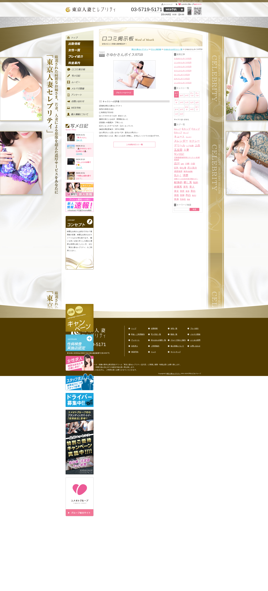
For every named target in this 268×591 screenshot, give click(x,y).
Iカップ (186, 133)
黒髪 (188, 199)
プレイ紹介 (194, 328)
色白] (194, 195)
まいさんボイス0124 (182, 75)
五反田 (178, 149)
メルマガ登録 (195, 334)
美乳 (185, 186)
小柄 (187, 163)
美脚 (182, 195)
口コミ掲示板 (156, 49)
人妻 (186, 149)
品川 (177, 163)
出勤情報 (154, 328)
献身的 (178, 182)
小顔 (193, 163)
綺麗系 (178, 186)
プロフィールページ (123, 93)
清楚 (185, 175)
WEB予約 (171, 9)
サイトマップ (170, 4)
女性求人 (134, 346)
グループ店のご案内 (178, 340)
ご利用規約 (155, 346)
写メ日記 (179, 154)
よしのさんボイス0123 (182, 83)
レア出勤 (190, 146)
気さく (178, 175)
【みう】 (79, 140)
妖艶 (182, 164)
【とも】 (79, 167)
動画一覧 (174, 334)
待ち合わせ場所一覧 (158, 340)
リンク (153, 352)
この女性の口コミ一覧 (134, 144)
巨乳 (176, 168)
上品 (197, 145)
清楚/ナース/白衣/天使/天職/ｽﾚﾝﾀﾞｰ (186, 179)
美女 (176, 191)
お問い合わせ (195, 346)
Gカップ (178, 132)
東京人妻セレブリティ (139, 49)
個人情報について (177, 346)
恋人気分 (192, 167)
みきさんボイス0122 (182, 79)
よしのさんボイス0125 (182, 63)
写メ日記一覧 (156, 334)
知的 (195, 182)
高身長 (183, 199)
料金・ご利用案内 (138, 334)
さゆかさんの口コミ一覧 (173, 49)
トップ (133, 328)
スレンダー (181, 140)
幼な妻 (183, 168)
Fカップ (196, 129)
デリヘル (179, 145)
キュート (179, 136)
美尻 (182, 191)
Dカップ (177, 129)
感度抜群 (178, 171)
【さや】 (79, 154)
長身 (176, 199)
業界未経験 (188, 171)
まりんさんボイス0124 (182, 71)
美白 (193, 191)
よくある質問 (195, 340)
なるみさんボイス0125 (182, 59)
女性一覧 (174, 328)
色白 (188, 195)
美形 (187, 191)
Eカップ (186, 129)
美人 (192, 186)
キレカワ (188, 137)
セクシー (194, 140)
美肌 (176, 195)
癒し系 (188, 182)
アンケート (135, 340)
